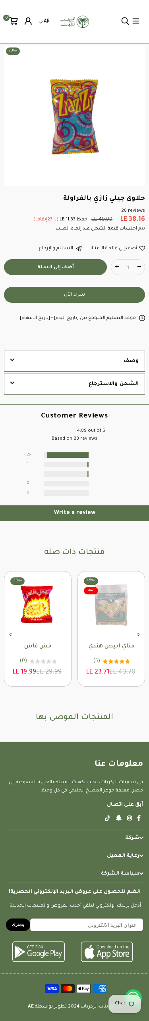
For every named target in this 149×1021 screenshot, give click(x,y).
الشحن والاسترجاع (114, 384)
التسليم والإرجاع (56, 248)
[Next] (11, 634)
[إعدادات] (28, 22)
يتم (141, 229)
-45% (117, 581)
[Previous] (138, 634)
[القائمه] (136, 22)
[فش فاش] (64, 604)
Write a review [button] (74, 513)
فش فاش (64, 646)
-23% (13, 51)
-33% (44, 581)
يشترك (18, 924)
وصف (131, 361)
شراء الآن (74, 295)
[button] (13, 22)
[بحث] (125, 22)
